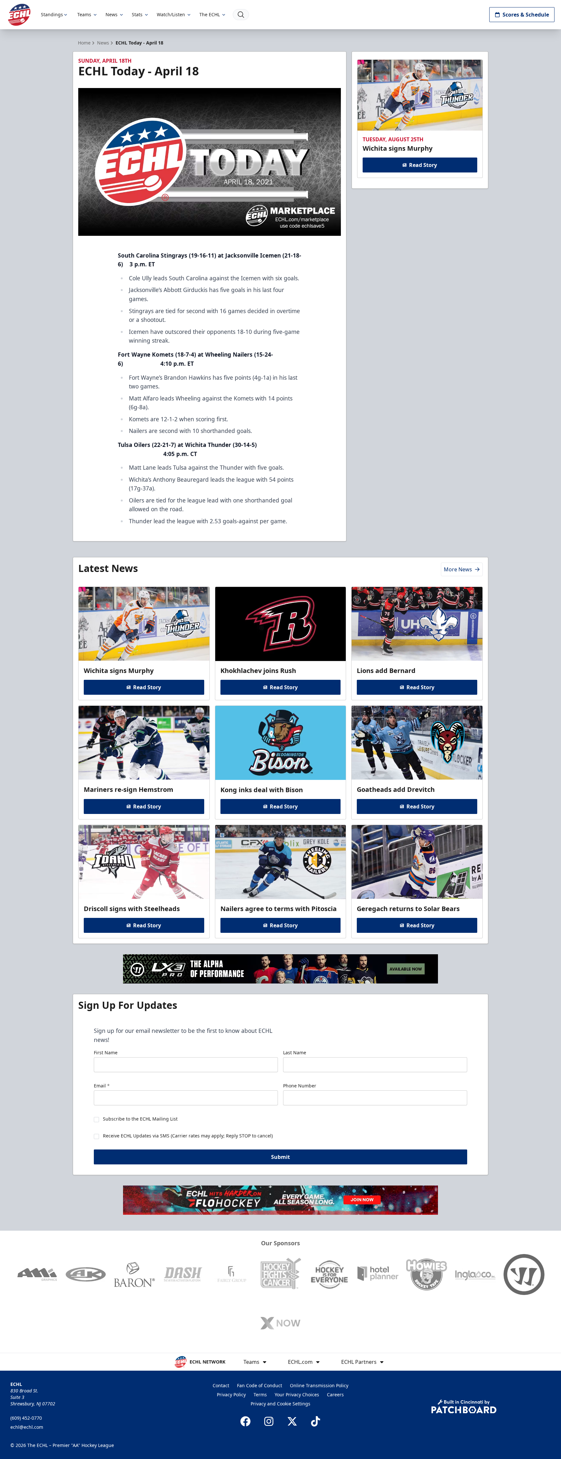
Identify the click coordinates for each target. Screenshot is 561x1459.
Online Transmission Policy (319, 1385)
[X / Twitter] (292, 1421)
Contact (221, 1385)
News (112, 14)
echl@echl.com (26, 1427)
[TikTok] (315, 1421)
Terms (260, 1394)
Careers (335, 1394)
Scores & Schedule (526, 14)
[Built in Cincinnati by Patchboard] (463, 1407)
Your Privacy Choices (297, 1394)
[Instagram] (269, 1421)
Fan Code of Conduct (259, 1385)
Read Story (423, 165)
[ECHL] (19, 15)
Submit (280, 1157)
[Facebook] (245, 1421)
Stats (137, 14)
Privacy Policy (231, 1394)
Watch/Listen (171, 14)
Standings (52, 14)
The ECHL (209, 14)
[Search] (241, 14)
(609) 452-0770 (26, 1418)
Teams (84, 14)
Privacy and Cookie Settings (280, 1404)
